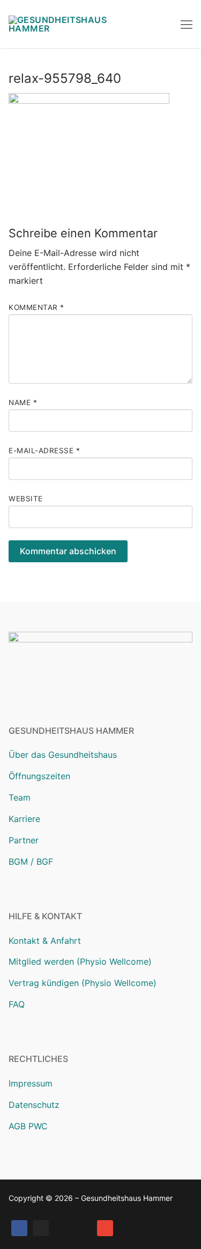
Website (26, 498)
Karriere (24, 818)
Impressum (31, 1083)
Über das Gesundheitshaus (63, 754)
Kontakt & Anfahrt (45, 940)
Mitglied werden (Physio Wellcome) (80, 961)
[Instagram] (41, 1228)
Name (23, 402)
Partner (24, 840)
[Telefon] (84, 1228)
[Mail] (105, 1228)
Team (20, 797)
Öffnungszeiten (39, 776)
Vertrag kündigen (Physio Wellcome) (83, 983)
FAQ (17, 1004)
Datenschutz (34, 1104)
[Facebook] (19, 1228)
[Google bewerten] (62, 1228)
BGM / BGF (31, 861)
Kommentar (36, 307)
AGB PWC (28, 1126)
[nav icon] (186, 24)
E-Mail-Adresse (44, 450)
